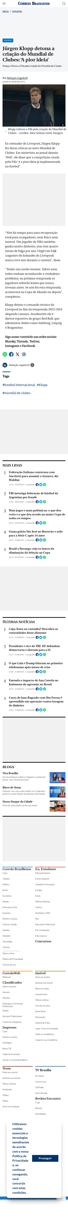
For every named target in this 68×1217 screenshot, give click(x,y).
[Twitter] (17, 356)
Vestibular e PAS (42, 913)
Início (6, 11)
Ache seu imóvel (42, 977)
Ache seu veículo (10, 1072)
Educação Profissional (45, 924)
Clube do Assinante (11, 1054)
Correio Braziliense (17, 869)
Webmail (7, 977)
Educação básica (42, 873)
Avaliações (7, 1089)
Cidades (6, 878)
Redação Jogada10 (19, 364)
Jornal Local (40, 1081)
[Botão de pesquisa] (63, 3)
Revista (38, 1108)
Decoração (40, 1017)
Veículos (6, 998)
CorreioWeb (11, 973)
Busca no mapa (42, 988)
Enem (37, 896)
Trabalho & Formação (45, 884)
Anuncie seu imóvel (44, 983)
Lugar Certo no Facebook (46, 1028)
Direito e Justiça (10, 918)
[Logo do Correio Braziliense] (34, 4)
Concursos (43, 941)
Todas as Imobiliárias (44, 1034)
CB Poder (39, 1087)
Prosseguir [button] (45, 1158)
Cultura (38, 907)
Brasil (5, 890)
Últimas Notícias (42, 901)
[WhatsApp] (5, 356)
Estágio (38, 890)
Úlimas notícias (42, 1000)
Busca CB (7, 1048)
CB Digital (7, 1043)
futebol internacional (19, 385)
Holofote (6, 936)
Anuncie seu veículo (11, 1078)
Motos (5, 1101)
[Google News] (24, 356)
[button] (27, 1193)
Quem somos (8, 953)
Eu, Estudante (45, 869)
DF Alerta (39, 1076)
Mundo (6, 901)
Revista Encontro (48, 1098)
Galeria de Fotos (42, 1023)
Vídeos (6, 1095)
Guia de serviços (42, 1005)
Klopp (43, 385)
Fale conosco (41, 936)
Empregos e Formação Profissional (13, 1005)
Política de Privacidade (13, 959)
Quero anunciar (9, 986)
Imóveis (6, 992)
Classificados (12, 982)
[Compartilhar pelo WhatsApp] (44, 485)
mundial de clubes (17, 393)
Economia (7, 896)
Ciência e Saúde (10, 924)
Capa (5, 873)
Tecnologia (7, 941)
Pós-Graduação (42, 930)
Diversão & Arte (10, 907)
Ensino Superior (42, 878)
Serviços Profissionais (12, 1016)
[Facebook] (11, 356)
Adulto (6, 1010)
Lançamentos (41, 994)
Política (6, 884)
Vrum (7, 1068)
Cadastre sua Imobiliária (46, 1040)
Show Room (40, 1011)
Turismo (6, 947)
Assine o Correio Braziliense (15, 1060)
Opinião (6, 930)
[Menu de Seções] (4, 3)
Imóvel (40, 973)
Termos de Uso (9, 964)
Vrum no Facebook (11, 1106)
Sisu (37, 918)
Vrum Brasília (41, 1093)
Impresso (9, 1027)
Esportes (17, 11)
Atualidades (40, 1114)
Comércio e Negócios (12, 1022)
